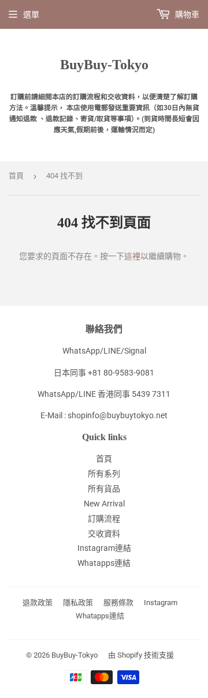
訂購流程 (104, 518)
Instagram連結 (104, 548)
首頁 (16, 175)
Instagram (160, 602)
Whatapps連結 (104, 563)
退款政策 (38, 602)
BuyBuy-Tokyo (104, 64)
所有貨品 (104, 488)
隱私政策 (78, 602)
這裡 (132, 256)
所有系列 (104, 473)
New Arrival (104, 503)
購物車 (186, 14)
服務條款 (118, 602)
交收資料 (104, 533)
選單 (31, 14)
